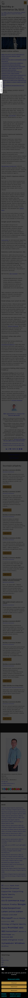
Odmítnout (14, 986)
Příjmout (14, 983)
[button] (26, 969)
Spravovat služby (14, 979)
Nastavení (14, 990)
